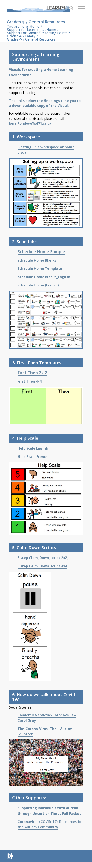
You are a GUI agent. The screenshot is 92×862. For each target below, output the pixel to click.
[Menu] (79, 8)
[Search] (69, 8)
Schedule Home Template (40, 268)
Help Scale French (33, 456)
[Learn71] (38, 8)
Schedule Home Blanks (37, 260)
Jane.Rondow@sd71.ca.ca (30, 123)
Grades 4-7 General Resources (36, 22)
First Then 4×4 (30, 381)
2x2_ (64, 557)
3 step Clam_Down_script (39, 557)
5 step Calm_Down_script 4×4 (42, 566)
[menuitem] (69, 8)
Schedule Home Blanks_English (44, 276)
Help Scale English (33, 448)
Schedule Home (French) (38, 285)
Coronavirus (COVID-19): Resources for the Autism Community (50, 824)
